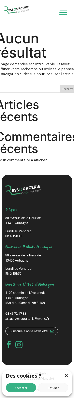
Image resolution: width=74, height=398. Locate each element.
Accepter (21, 388)
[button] (66, 376)
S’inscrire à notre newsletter (28, 331)
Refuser (53, 388)
